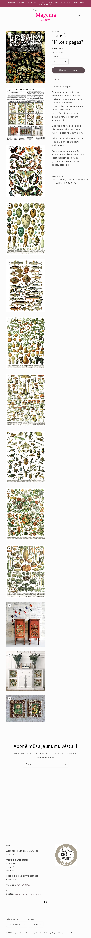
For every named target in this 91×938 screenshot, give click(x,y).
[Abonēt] (65, 764)
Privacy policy (63, 933)
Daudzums (56, 57)
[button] (5, 15)
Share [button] (57, 79)
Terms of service (77, 933)
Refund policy (49, 933)
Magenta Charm (19, 933)
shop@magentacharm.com (28, 894)
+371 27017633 (24, 885)
